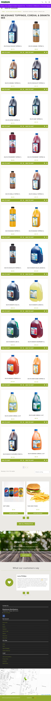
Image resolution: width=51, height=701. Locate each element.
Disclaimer (5, 661)
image (34, 697)
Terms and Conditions (7, 656)
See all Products (25, 524)
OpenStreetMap (48, 694)
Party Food (5, 635)
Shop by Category (11, 8)
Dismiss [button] (49, 5)
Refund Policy (5, 663)
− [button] (1, 672)
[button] (49, 2)
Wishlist (4, 633)
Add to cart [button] (6, 52)
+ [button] (1, 670)
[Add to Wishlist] (21, 52)
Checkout (4, 629)
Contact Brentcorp (6, 650)
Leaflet (42, 694)
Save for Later (5, 631)
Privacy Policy (5, 658)
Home (3, 11)
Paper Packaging (6, 648)
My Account (5, 622)
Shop (4, 624)
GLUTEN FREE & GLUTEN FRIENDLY (14, 11)
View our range (13, 513)
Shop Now (25, 555)
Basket (4, 626)
